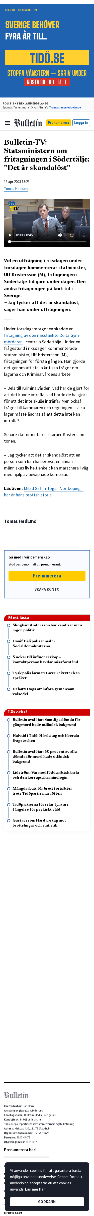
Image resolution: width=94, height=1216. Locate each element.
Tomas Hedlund (16, 188)
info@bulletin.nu (30, 1119)
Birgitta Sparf (13, 1213)
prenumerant (50, 564)
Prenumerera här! (20, 1149)
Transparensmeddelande (65, 107)
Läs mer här (35, 1189)
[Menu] (7, 122)
